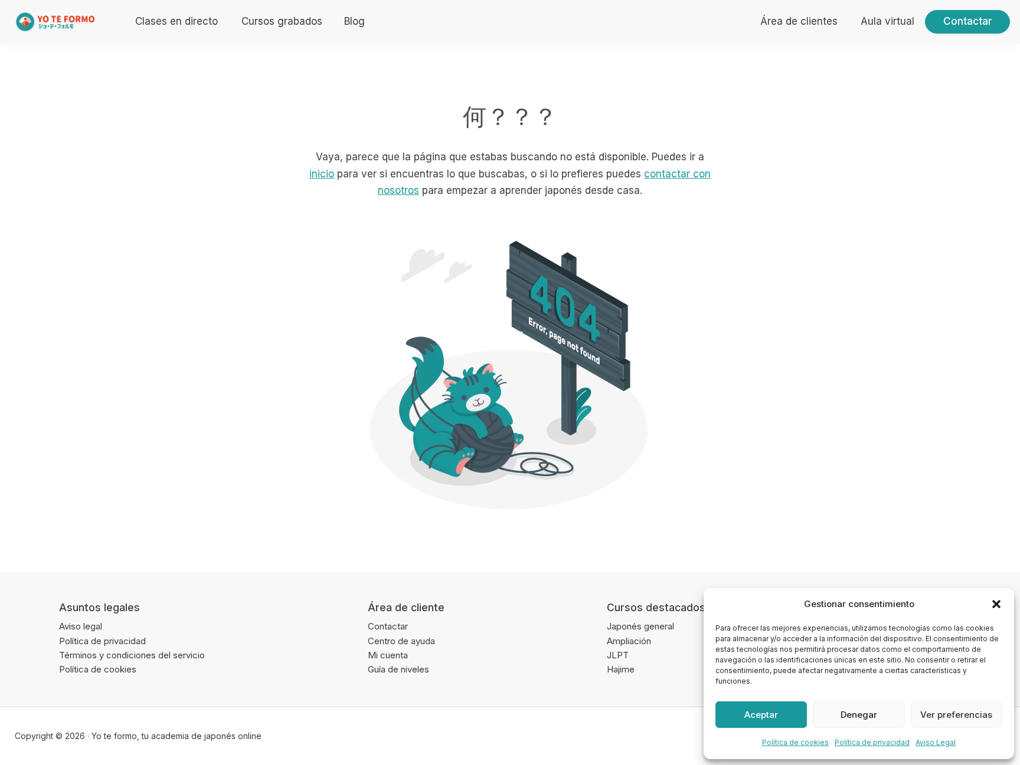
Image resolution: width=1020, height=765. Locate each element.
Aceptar (761, 714)
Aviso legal (80, 626)
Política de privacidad (872, 742)
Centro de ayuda (401, 641)
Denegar (859, 714)
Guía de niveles (398, 669)
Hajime (621, 669)
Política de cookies (795, 742)
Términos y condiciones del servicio (132, 655)
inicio (321, 174)
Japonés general (640, 626)
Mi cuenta (388, 655)
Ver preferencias (956, 714)
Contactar (388, 626)
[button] (996, 604)
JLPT (618, 655)
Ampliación (629, 641)
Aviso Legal (936, 742)
